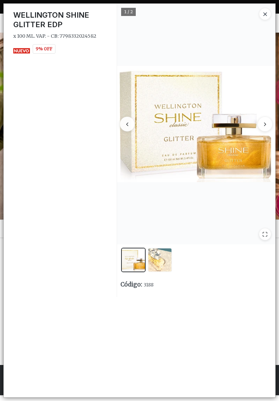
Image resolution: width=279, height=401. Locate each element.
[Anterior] (127, 124)
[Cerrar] (265, 14)
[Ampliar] (265, 234)
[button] (133, 260)
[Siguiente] (265, 124)
